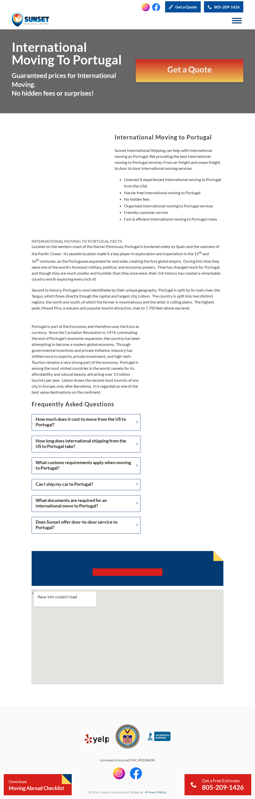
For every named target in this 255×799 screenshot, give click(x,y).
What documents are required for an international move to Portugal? (71, 502)
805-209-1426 (227, 6)
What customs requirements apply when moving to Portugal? (83, 465)
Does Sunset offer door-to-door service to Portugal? (77, 524)
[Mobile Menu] (236, 20)
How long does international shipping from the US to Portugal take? (81, 443)
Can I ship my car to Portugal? (64, 484)
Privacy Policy (155, 792)
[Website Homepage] (30, 20)
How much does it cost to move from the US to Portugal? (81, 421)
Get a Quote (186, 6)
